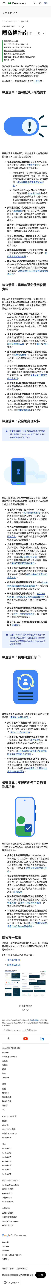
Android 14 (6, 1161)
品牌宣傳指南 (21, 1268)
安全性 (5, 1061)
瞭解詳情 (16, 625)
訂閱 (40, 1275)
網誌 (4, 1073)
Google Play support (10, 1221)
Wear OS (6, 1125)
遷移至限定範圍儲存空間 (23, 563)
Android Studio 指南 (10, 1185)
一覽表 (36, 81)
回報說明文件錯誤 (9, 1217)
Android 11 (6, 1174)
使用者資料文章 (18, 437)
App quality (10, 13)
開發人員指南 (7, 1189)
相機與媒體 (6, 1101)
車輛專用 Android (9, 1133)
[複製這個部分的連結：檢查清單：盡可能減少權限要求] (4, 96)
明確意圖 (11, 903)
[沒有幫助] (23, 27)
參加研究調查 (7, 1225)
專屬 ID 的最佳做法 (19, 717)
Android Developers (9, 21)
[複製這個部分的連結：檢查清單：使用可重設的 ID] (43, 657)
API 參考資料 (7, 1193)
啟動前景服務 (24, 410)
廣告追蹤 (34, 740)
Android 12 (6, 1170)
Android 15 (6, 1157)
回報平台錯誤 (7, 1213)
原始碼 (5, 1065)
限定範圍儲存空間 (28, 557)
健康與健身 (6, 1097)
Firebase (5, 1250)
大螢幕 (5, 1121)
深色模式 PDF (13, 965)
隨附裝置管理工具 (15, 344)
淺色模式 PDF (13, 960)
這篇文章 (11, 536)
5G (3, 1110)
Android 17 (6, 1148)
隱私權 (5, 1105)
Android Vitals (34, 193)
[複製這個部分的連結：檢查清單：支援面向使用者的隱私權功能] (17, 787)
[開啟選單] (4, 3)
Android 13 (6, 1165)
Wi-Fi (45, 344)
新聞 (4, 1069)
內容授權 (34, 1020)
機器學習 (5, 1093)
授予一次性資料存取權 (24, 614)
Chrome (5, 1246)
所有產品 (5, 1259)
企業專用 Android (9, 1056)
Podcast (5, 1077)
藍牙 (39, 344)
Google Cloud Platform (12, 1255)
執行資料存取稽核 (32, 513)
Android (5, 1052)
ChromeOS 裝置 (9, 1129)
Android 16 (6, 1153)
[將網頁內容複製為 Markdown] (39, 33)
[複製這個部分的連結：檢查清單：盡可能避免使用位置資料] (11, 289)
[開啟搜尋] (34, 3)
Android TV (6, 1137)
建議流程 (18, 211)
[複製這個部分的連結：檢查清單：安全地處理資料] (42, 421)
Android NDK (7, 1202)
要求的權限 (33, 165)
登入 (46, 3)
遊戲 (4, 1089)
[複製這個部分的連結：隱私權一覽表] (23, 937)
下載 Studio (7, 1197)
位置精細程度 (20, 355)
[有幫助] (19, 27)
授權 (12, 1268)
